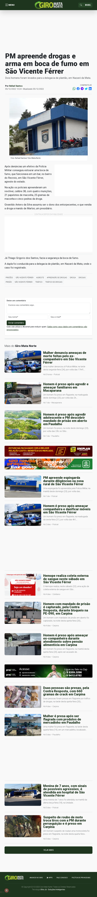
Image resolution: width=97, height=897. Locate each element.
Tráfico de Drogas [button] (53, 282)
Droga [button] (73, 278)
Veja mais (48, 850)
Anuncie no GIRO (36, 878)
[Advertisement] (48, 31)
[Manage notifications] (7, 890)
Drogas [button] (82, 278)
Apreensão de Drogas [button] (57, 278)
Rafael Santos (15, 86)
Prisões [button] (9, 278)
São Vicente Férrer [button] (24, 278)
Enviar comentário (16, 323)
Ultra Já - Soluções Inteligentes (52, 890)
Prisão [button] (9, 282)
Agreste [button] (40, 278)
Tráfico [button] (38, 282)
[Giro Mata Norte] (48, 5)
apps (50, 878)
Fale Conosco (62, 878)
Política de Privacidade (81, 878)
